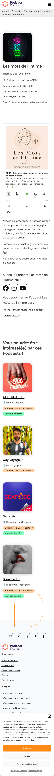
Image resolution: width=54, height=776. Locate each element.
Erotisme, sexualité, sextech (38, 11)
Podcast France (9, 660)
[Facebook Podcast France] (44, 636)
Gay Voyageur (13, 460)
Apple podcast (36, 309)
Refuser (27, 756)
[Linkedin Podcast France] (19, 636)
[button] (49, 716)
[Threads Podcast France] (27, 636)
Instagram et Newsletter (14, 707)
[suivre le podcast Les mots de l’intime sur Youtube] (22, 289)
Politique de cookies (19, 771)
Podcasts (16, 11)
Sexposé (9, 516)
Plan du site (7, 680)
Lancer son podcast (12, 693)
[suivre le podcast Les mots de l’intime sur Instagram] (14, 289)
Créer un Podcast (10, 670)
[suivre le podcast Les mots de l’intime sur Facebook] (6, 289)
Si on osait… (11, 579)
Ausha (7, 309)
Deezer (7, 315)
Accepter (27, 748)
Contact (5, 675)
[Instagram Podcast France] (10, 636)
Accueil (5, 11)
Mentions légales (35, 771)
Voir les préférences (27, 764)
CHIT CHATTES (13, 397)
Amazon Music (19, 309)
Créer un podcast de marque (16, 703)
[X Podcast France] (35, 636)
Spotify (16, 315)
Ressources (7, 665)
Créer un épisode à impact (15, 698)
